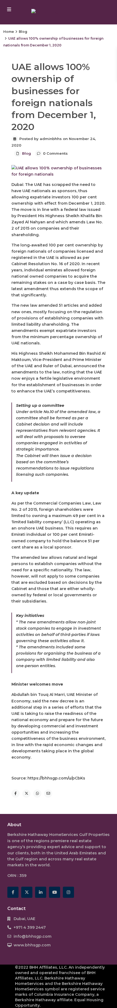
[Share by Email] (48, 794)
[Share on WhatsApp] (37, 794)
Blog (23, 32)
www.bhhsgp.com (32, 945)
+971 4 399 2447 (30, 927)
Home (8, 32)
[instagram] (68, 892)
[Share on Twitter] (26, 794)
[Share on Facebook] (15, 794)
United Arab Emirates (75, 853)
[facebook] (13, 892)
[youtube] (54, 892)
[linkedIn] (40, 892)
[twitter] (26, 892)
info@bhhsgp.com (32, 936)
